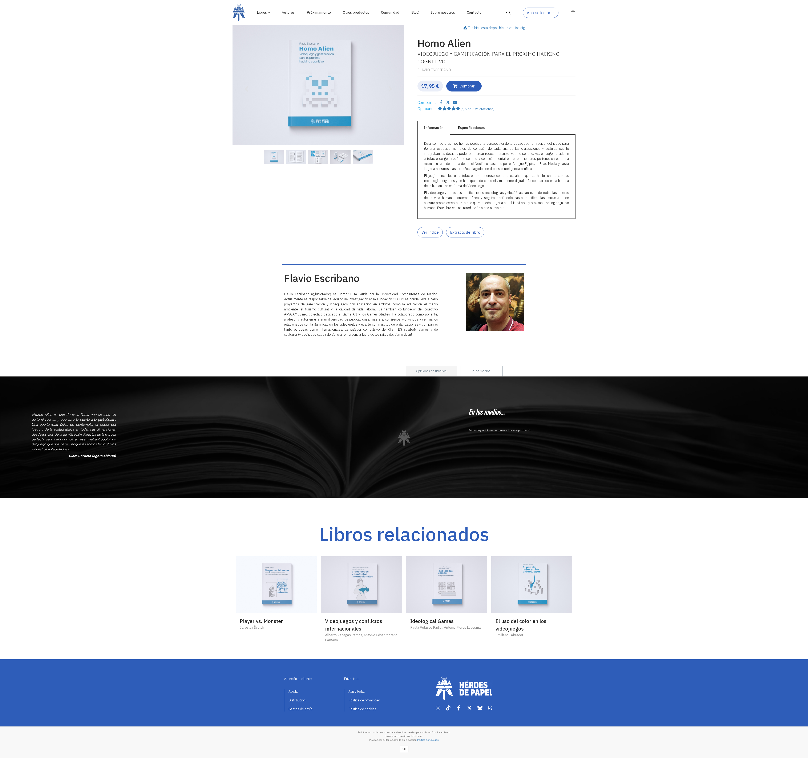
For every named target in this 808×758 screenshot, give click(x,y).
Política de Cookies (428, 739)
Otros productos (356, 12)
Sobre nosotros (443, 12)
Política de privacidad (364, 700)
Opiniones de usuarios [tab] (431, 371)
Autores (288, 12)
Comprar (467, 86)
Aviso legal (356, 691)
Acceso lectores (540, 12)
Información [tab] (434, 128)
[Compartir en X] (448, 102)
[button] (245, 86)
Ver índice (430, 232)
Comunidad (390, 12)
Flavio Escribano (434, 70)
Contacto (474, 12)
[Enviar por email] (455, 102)
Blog (415, 12)
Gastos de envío (300, 709)
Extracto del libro (465, 232)
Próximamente (319, 12)
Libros (262, 12)
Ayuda (293, 691)
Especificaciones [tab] (471, 128)
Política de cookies (362, 709)
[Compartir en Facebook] (441, 102)
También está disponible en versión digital (498, 28)
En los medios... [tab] (481, 371)
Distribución (297, 700)
